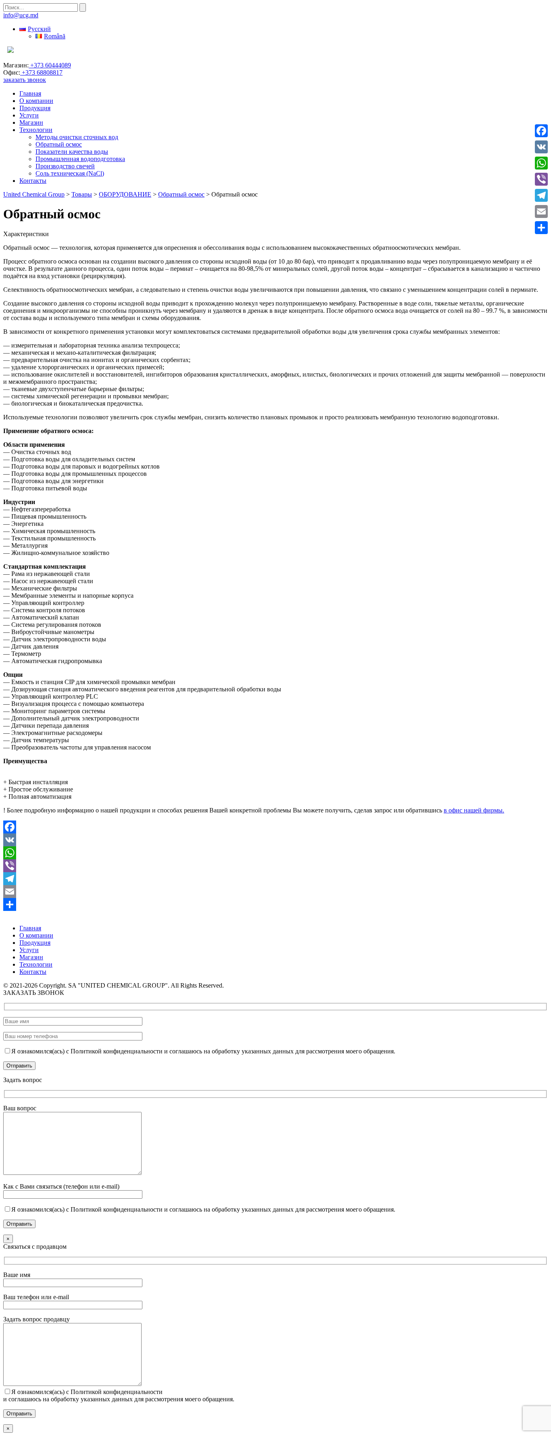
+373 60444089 (50, 65)
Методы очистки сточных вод (76, 137)
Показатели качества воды (71, 151)
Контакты (32, 180)
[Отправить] (275, 904)
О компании (36, 100)
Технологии (35, 129)
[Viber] (275, 865)
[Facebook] (275, 827)
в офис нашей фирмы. (474, 810)
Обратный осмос (58, 144)
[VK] (275, 839)
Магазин (31, 122)
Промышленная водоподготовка (80, 158)
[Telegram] (275, 878)
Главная (30, 93)
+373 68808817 (41, 72)
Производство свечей (65, 166)
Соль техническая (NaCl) (69, 173)
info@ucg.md (20, 15)
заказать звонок (24, 79)
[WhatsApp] (275, 852)
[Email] (275, 891)
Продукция (34, 108)
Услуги (29, 115)
